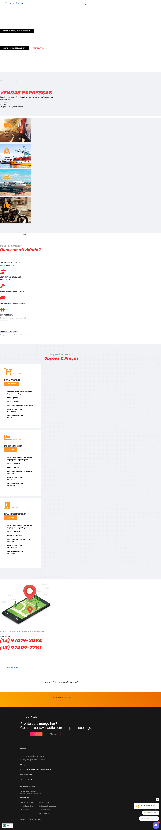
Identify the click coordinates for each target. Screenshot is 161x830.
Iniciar (37, 734)
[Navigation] (151, 5)
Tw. (34, 819)
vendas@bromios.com (28, 791)
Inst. (40, 819)
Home (59, 3)
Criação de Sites (72, 3)
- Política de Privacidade (47, 806)
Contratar (11, 383)
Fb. (30, 819)
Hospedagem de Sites (107, 3)
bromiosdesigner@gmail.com (30, 793)
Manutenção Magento (129, 3)
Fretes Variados (40, 48)
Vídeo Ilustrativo (12, 667)
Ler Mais (54, 734)
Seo (145, 3)
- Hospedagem (43, 802)
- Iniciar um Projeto (27, 802)
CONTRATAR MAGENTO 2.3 (62, 698)
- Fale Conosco (43, 814)
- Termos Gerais (44, 810)
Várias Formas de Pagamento (14, 48)
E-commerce (89, 3)
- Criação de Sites (26, 806)
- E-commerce (25, 810)
